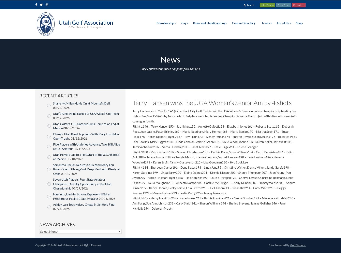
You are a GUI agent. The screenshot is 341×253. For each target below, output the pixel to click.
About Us (282, 23)
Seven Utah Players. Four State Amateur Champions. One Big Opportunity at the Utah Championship (82, 184)
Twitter (42, 5)
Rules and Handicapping (209, 23)
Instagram (47, 5)
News (266, 23)
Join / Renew (267, 5)
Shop (299, 23)
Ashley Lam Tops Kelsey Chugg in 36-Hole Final (84, 204)
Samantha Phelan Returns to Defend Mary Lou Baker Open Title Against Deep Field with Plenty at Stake (86, 169)
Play (183, 23)
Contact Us (298, 5)
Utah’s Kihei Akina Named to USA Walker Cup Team (86, 113)
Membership (165, 23)
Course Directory (244, 23)
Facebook (36, 5)
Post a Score (283, 5)
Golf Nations (298, 245)
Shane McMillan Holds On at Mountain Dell (81, 103)
